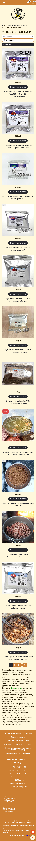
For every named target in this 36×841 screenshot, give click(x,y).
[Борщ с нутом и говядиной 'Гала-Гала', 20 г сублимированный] (18, 169)
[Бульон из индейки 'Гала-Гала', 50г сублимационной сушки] (18, 322)
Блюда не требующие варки (16, 25)
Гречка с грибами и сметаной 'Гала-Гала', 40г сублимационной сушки (18, 658)
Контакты (7, 744)
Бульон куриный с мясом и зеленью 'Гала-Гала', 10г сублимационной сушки (18, 453)
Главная (7, 733)
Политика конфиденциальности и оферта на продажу (18, 749)
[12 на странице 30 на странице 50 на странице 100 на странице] (18, 40)
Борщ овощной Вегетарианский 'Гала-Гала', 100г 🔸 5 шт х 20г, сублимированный (18, 94)
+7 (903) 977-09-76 (19, 774)
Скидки (15, 744)
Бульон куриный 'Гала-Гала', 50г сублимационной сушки (18, 402)
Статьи (22, 744)
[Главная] (3, 25)
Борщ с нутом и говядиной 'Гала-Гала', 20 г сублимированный (18, 197)
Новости (29, 733)
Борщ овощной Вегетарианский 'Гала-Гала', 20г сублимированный (18, 146)
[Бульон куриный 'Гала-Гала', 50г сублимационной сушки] (18, 373)
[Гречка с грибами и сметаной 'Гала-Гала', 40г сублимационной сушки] (18, 629)
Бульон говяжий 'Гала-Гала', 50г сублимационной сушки (18, 300)
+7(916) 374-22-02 (20, 770)
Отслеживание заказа (15, 741)
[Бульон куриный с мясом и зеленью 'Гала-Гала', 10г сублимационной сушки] (18, 425)
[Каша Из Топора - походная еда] (18, 14)
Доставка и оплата (18, 737)
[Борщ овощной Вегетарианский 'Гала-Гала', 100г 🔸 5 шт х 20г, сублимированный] (18, 64)
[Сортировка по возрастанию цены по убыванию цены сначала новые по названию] (18, 36)
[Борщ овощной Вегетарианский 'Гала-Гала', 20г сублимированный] (18, 118)
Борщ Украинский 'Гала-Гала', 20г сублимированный (18, 249)
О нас (27, 741)
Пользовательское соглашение (18, 753)
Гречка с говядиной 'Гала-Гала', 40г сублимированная (18, 607)
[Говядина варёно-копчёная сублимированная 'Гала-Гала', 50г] (18, 527)
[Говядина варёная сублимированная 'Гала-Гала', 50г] (18, 476)
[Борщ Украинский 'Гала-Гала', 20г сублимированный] (18, 220)
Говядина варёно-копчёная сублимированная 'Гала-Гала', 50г (18, 556)
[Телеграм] (18, 763)
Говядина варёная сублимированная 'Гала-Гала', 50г (18, 504)
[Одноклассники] (21, 762)
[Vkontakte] (15, 762)
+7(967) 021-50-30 (19, 767)
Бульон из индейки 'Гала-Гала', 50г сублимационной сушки (18, 351)
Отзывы (29, 744)
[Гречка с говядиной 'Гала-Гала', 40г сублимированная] (18, 578)
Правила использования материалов (16, 836)
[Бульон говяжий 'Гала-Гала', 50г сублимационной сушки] (18, 271)
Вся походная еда (17, 733)
